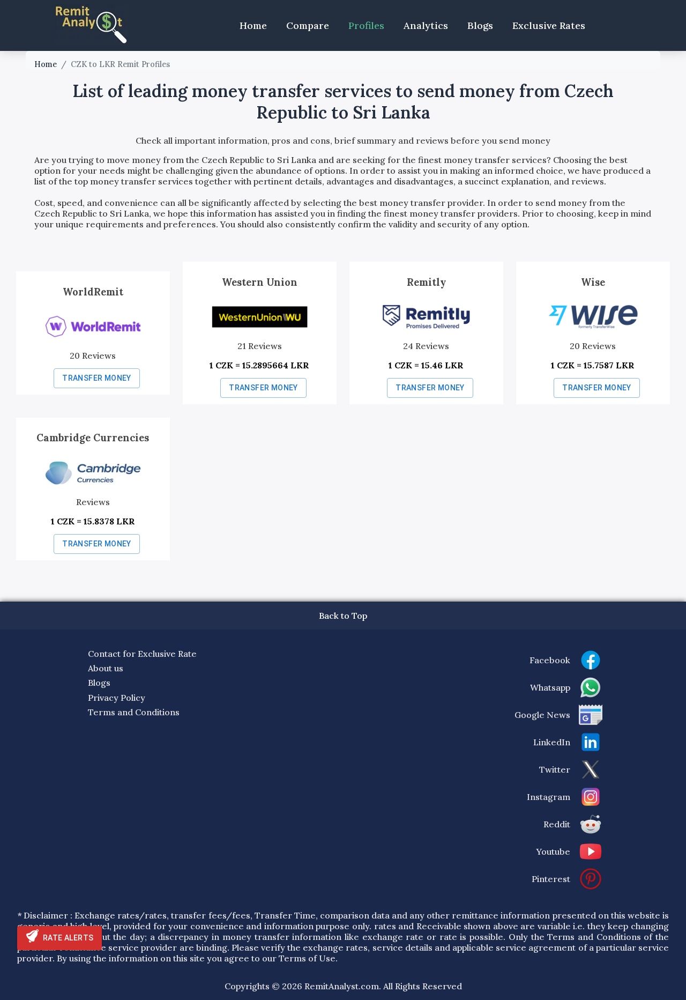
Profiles (366, 25)
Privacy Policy (116, 697)
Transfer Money (96, 378)
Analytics (426, 25)
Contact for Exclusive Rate (142, 653)
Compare (307, 25)
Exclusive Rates (548, 25)
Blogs (480, 25)
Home (253, 25)
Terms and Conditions (134, 712)
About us (105, 668)
